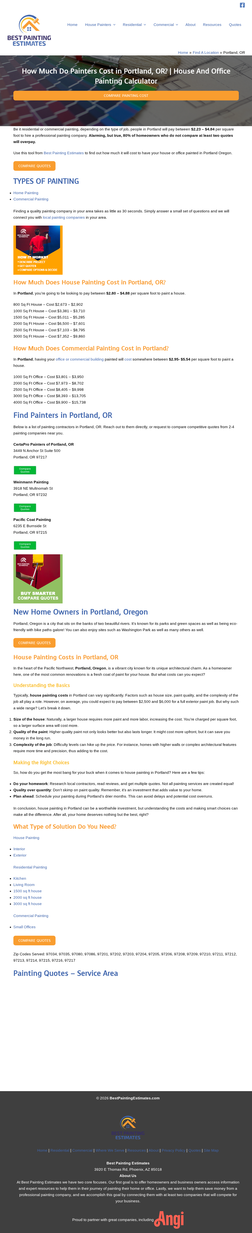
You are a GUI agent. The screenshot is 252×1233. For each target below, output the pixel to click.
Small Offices (24, 927)
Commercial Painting (30, 199)
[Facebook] (242, 5)
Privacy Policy (173, 1150)
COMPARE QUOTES (34, 165)
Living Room (24, 885)
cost (128, 359)
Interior (19, 849)
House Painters (98, 25)
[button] (113, 25)
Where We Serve (109, 1150)
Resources (212, 25)
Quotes (235, 25)
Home (72, 25)
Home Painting (25, 193)
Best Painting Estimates (64, 153)
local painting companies (64, 217)
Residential (132, 25)
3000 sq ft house (27, 904)
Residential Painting (30, 867)
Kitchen (19, 878)
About (190, 25)
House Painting (26, 838)
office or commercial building (80, 359)
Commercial (164, 25)
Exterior (19, 855)
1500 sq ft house (27, 891)
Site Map (211, 1150)
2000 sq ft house (27, 897)
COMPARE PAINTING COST (126, 95)
